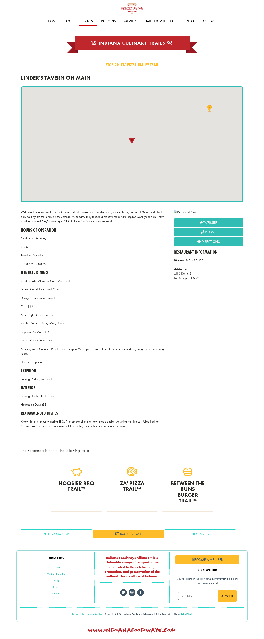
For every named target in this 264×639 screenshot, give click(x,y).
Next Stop (199, 533)
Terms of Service (94, 613)
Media (190, 21)
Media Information (56, 573)
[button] (132, 141)
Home (52, 21)
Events (56, 587)
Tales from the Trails (161, 21)
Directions (210, 241)
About (70, 21)
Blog (56, 580)
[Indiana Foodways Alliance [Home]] (132, 15)
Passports (108, 21)
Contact (209, 21)
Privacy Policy (78, 613)
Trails (88, 21)
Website (210, 222)
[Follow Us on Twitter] (123, 592)
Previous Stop (57, 533)
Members (130, 21)
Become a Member (207, 559)
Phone (210, 232)
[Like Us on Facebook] (132, 592)
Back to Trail (130, 533)
